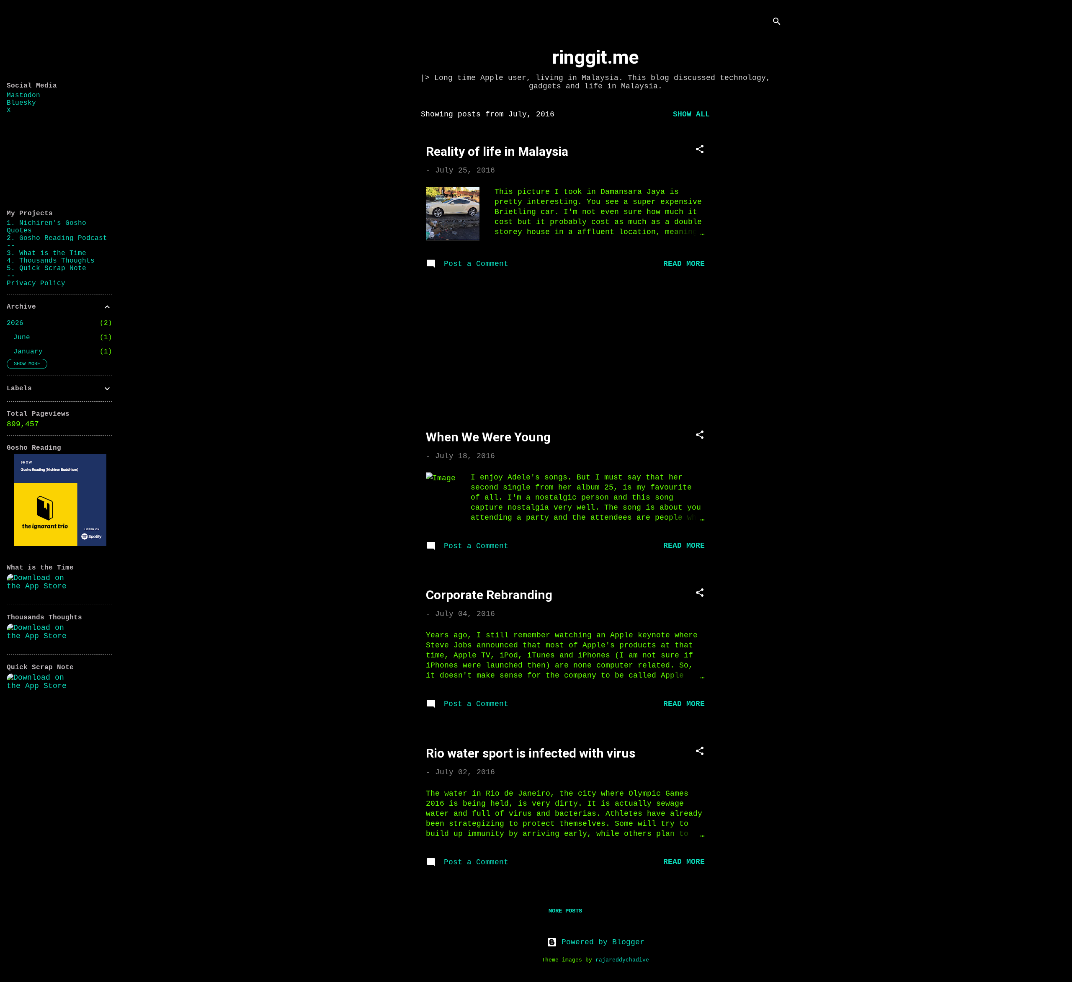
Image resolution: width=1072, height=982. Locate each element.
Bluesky (21, 103)
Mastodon (23, 95)
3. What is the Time (46, 253)
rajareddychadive (622, 960)
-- (11, 246)
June (21, 337)
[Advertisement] (755, 229)
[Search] (777, 23)
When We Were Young (488, 437)
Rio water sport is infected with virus (530, 753)
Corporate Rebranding (489, 595)
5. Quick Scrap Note (46, 268)
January (28, 352)
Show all (691, 114)
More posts (565, 910)
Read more (684, 264)
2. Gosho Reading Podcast (57, 238)
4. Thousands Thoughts (51, 261)
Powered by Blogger (600, 942)
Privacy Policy (36, 283)
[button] (700, 150)
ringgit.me (595, 57)
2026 (15, 323)
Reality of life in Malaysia (497, 151)
